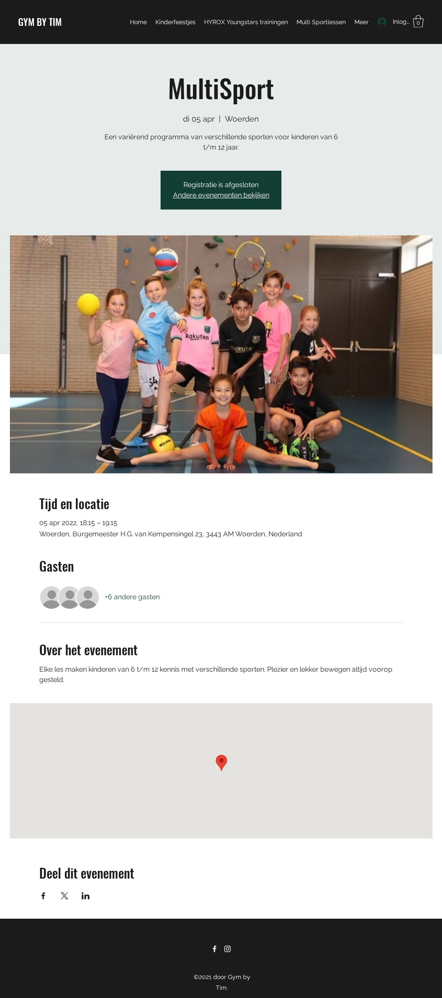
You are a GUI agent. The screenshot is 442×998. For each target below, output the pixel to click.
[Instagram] (227, 949)
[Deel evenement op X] (64, 895)
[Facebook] (214, 949)
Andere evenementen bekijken (221, 195)
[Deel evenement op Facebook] (43, 895)
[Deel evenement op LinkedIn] (86, 895)
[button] (418, 21)
